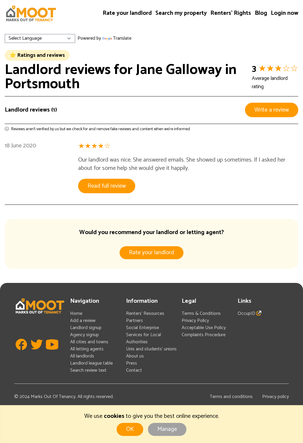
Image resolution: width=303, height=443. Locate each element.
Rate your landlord (127, 13)
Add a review (83, 321)
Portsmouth (42, 84)
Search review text (88, 370)
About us (135, 356)
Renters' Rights (230, 13)
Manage (167, 429)
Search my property (181, 13)
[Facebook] (21, 353)
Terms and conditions (231, 397)
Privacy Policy (195, 321)
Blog (261, 13)
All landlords (82, 356)
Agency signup (84, 335)
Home (76, 314)
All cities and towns (89, 342)
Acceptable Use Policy (204, 328)
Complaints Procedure (203, 335)
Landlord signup (85, 328)
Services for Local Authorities (143, 338)
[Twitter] (37, 353)
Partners (134, 321)
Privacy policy (275, 397)
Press (131, 363)
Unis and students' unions (151, 349)
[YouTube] (52, 353)
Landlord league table (91, 363)
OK (130, 429)
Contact (134, 370)
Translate (122, 38)
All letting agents (87, 349)
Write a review (271, 110)
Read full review (107, 186)
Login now (284, 13)
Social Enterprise (142, 328)
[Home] (31, 13)
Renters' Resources (145, 314)
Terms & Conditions (201, 314)
